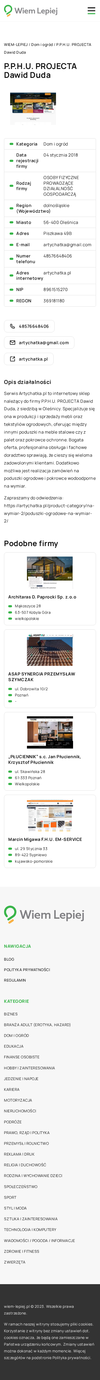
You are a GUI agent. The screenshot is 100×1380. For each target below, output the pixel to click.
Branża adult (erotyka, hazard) (37, 1024)
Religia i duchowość (25, 1164)
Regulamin (15, 980)
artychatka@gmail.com (67, 245)
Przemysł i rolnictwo (26, 1143)
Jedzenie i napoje (21, 1078)
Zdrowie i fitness (21, 1251)
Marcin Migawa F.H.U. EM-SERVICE (45, 839)
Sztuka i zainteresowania (31, 1218)
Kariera (12, 1089)
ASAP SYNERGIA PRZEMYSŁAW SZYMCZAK (41, 676)
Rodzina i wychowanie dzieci (33, 1175)
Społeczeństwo (21, 1186)
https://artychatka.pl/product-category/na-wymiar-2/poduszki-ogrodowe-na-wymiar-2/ (49, 513)
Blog (9, 959)
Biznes (11, 1013)
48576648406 (57, 256)
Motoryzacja (18, 1100)
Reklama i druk (19, 1154)
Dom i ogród (55, 144)
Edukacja (13, 1046)
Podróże (13, 1121)
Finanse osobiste (21, 1056)
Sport (10, 1197)
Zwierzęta (15, 1262)
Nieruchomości (20, 1110)
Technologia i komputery (30, 1229)
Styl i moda (15, 1208)
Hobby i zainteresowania (29, 1067)
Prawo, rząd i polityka (27, 1132)
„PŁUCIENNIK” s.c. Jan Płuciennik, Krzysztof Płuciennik (44, 759)
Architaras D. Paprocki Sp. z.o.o (42, 597)
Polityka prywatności (27, 969)
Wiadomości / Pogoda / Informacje (39, 1240)
